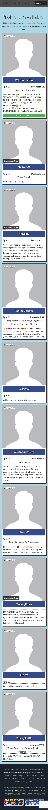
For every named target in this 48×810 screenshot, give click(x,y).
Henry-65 (24, 532)
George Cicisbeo (24, 310)
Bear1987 (24, 388)
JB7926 (24, 675)
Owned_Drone (24, 604)
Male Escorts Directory (15, 3)
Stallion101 (24, 167)
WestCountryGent (24, 451)
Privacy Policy (13, 790)
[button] (41, 3)
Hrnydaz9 (24, 233)
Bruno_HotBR (24, 738)
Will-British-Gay (24, 79)
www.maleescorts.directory (16, 772)
